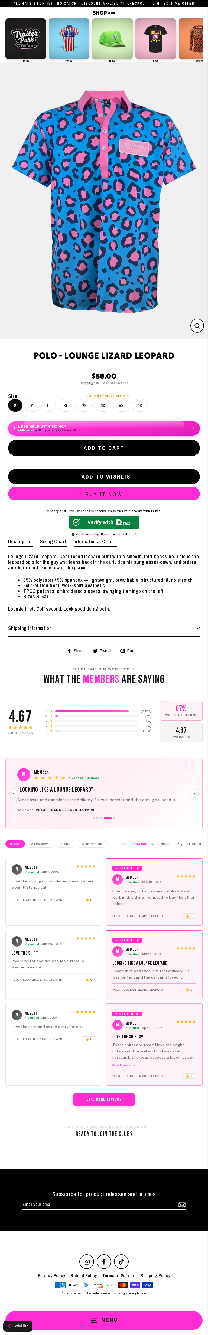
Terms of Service (118, 1289)
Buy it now (104, 494)
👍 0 (88, 913)
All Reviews (40, 857)
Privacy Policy (51, 1289)
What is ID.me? (124, 534)
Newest (140, 857)
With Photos (92, 857)
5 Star (15, 857)
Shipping (86, 383)
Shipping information (30, 628)
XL (66, 405)
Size (12, 396)
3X (102, 405)
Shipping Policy (155, 1289)
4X (121, 405)
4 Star (65, 857)
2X (84, 405)
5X (139, 405)
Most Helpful (162, 857)
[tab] (20, 543)
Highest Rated (189, 857)
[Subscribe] (181, 1218)
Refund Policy (83, 1289)
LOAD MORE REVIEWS (104, 1113)
